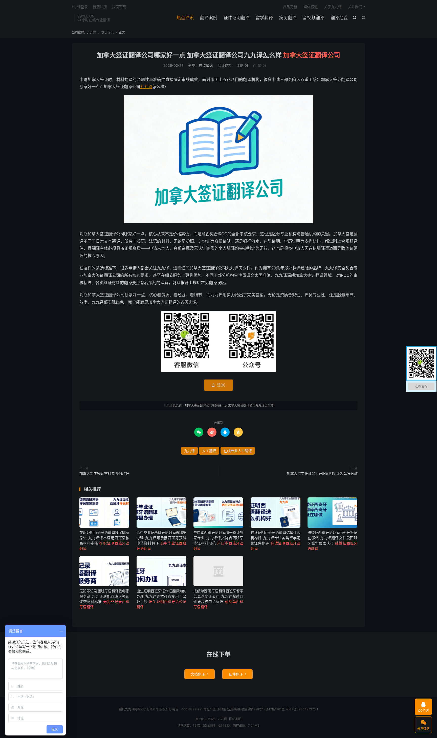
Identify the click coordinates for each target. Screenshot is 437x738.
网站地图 (235, 719)
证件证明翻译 (236, 17)
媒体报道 (310, 7)
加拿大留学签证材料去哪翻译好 (104, 473)
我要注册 (100, 7)
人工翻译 (209, 451)
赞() (259, 65)
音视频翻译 (313, 17)
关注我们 (355, 7)
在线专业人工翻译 (238, 451)
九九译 (91, 32)
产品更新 (290, 7)
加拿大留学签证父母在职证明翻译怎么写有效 (322, 473)
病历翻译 (287, 17)
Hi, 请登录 (80, 7)
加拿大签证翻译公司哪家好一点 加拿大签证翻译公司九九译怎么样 (218, 55)
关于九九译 (333, 7)
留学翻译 (264, 17)
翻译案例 (208, 17)
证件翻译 (237, 674)
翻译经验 (339, 17)
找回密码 (119, 7)
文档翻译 (199, 674)
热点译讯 (185, 17)
